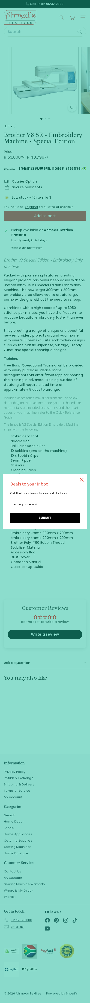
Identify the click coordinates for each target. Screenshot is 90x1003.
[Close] (81, 479)
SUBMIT (45, 517)
